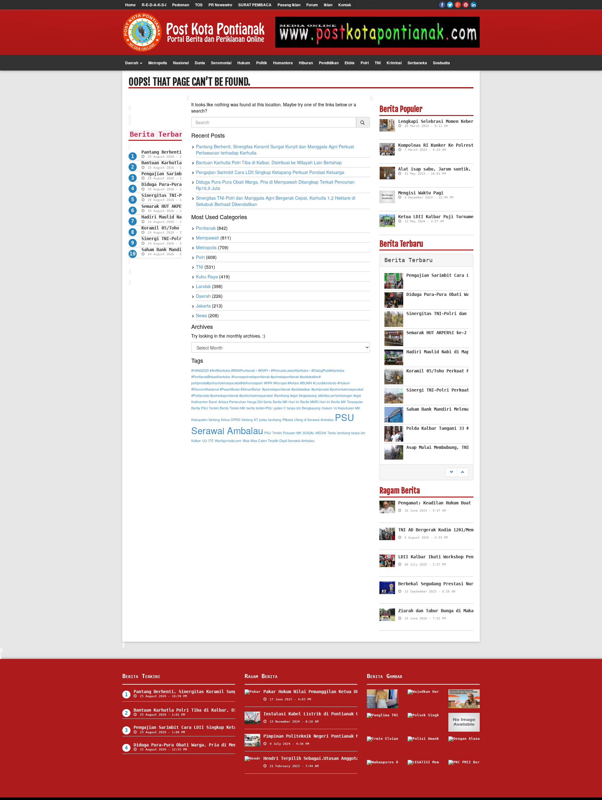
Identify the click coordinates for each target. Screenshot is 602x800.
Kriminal (394, 63)
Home (130, 5)
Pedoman (180, 5)
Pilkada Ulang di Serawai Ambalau (308, 419)
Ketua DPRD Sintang (237, 419)
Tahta (331, 432)
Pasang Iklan (288, 5)
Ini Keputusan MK (347, 408)
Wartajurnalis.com (228, 440)
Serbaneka (417, 63)
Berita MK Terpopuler (347, 401)
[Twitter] (450, 5)
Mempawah (207, 237)
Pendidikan (329, 63)
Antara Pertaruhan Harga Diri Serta (245, 401)
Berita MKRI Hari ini (315, 401)
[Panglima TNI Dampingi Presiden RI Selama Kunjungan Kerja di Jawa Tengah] (382, 722)
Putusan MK (292, 432)
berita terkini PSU (259, 408)
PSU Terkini (273, 432)
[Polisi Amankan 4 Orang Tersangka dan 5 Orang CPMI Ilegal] (423, 745)
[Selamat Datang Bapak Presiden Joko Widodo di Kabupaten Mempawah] (382, 698)
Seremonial (221, 63)
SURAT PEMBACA (255, 5)
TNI (378, 63)
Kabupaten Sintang (205, 419)
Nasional (181, 63)
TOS (199, 5)
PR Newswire (220, 5)
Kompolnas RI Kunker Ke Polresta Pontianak (449, 145)
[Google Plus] (458, 5)
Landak (203, 286)
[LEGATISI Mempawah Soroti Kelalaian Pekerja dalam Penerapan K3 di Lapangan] (423, 769)
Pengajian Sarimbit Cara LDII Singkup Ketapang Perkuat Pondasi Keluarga (270, 172)
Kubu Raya (207, 276)
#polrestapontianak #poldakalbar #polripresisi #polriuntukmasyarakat (312, 389)
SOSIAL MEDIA (314, 432)
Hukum (243, 63)
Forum (312, 5)
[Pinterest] (465, 5)
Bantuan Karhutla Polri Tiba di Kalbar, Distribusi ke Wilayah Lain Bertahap (269, 162)
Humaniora (283, 63)
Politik (261, 63)
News (201, 315)
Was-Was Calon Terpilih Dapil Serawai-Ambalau (278, 440)
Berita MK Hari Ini (286, 401)
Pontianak (206, 228)
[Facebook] (442, 5)
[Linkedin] (473, 5)
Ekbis (350, 63)
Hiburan (306, 63)
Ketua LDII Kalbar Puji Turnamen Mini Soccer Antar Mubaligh (471, 216)
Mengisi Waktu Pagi (420, 192)
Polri (365, 63)
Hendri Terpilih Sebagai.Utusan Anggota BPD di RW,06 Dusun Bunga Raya (348, 758)
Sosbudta (441, 63)
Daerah (132, 63)
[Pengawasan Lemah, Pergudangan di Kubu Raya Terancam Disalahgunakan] (464, 698)
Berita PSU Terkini (205, 408)
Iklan (328, 5)
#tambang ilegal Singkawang (295, 395)
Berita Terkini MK (232, 408)
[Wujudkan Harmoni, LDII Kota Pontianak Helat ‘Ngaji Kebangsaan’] (423, 698)
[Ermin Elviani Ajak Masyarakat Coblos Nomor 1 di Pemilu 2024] (382, 745)
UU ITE (208, 440)
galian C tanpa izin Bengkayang (297, 408)
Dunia (200, 63)
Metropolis (157, 63)
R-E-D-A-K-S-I (154, 5)
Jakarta (203, 306)
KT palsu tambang (267, 419)
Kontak (344, 5)
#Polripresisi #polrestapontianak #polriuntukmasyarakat (232, 395)
